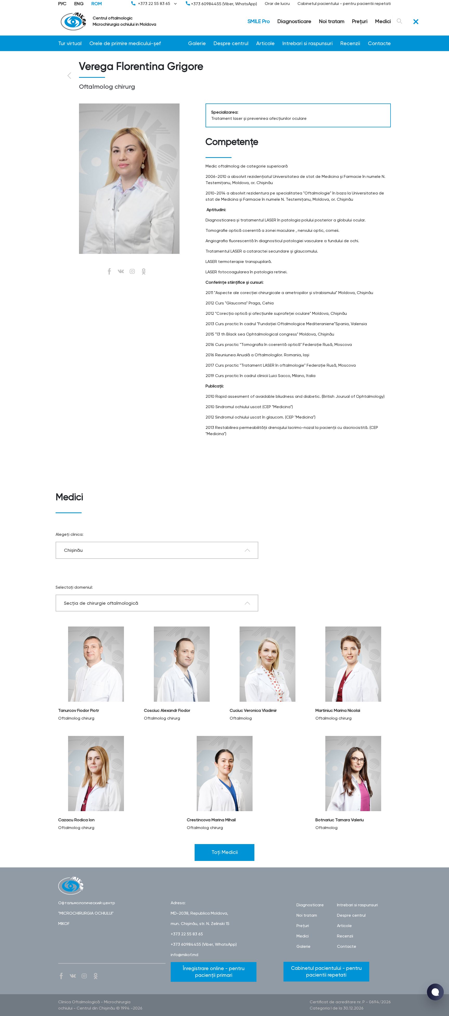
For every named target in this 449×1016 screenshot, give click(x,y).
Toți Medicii (225, 852)
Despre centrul (231, 43)
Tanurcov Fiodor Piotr (78, 710)
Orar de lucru (277, 3)
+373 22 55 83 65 (154, 3)
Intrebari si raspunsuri (307, 43)
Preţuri (359, 21)
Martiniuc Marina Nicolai (337, 710)
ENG (79, 3)
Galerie (197, 43)
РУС (62, 3)
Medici (383, 21)
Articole (265, 43)
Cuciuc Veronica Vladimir (253, 710)
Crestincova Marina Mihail (211, 819)
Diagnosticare (294, 21)
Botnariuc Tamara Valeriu (339, 819)
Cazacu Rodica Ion (76, 819)
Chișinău (73, 550)
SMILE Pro (259, 21)
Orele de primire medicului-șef (125, 43)
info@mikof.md (184, 954)
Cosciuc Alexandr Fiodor (167, 710)
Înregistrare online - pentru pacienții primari (214, 971)
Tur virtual (70, 43)
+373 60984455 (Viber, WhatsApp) (223, 3)
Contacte (379, 43)
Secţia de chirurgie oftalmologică (101, 603)
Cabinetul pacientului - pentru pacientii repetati (344, 3)
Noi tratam (331, 21)
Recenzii (350, 43)
